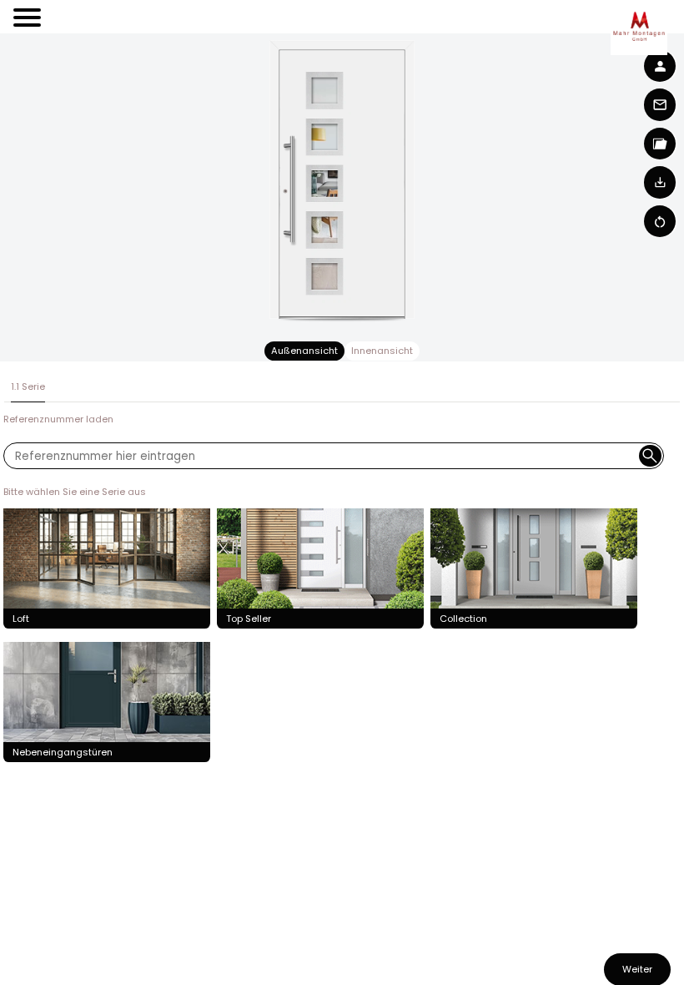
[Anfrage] (660, 104)
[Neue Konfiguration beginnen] (660, 221)
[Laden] (660, 182)
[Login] (660, 66)
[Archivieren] (660, 143)
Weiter (637, 969)
